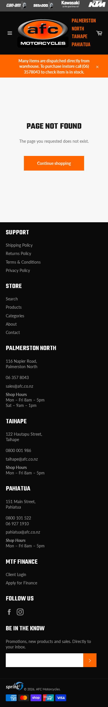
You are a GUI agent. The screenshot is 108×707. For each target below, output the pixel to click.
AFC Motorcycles (48, 689)
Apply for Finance (21, 582)
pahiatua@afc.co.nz (23, 532)
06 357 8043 (17, 377)
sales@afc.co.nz (19, 386)
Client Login (16, 574)
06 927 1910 (17, 523)
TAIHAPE (79, 37)
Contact (13, 332)
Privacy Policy (18, 270)
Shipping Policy (19, 245)
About (11, 324)
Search (12, 298)
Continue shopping (54, 163)
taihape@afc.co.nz (22, 459)
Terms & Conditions (23, 262)
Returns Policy (18, 253)
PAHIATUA (81, 45)
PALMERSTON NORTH (84, 25)
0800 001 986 (18, 450)
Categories (15, 315)
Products (14, 307)
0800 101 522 (18, 517)
